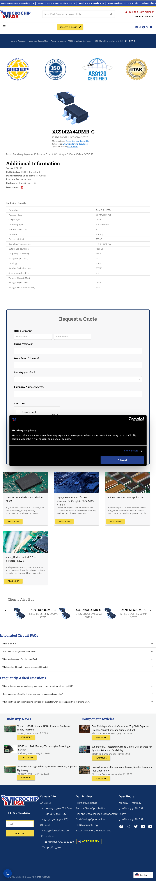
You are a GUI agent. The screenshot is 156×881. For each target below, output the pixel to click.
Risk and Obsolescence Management (96, 814)
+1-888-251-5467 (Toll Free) (57, 808)
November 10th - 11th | (133, 3)
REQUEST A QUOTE (68, 27)
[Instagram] (140, 27)
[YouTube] (151, 27)
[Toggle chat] (7, 873)
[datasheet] (22, 188)
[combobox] (78, 379)
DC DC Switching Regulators (76, 143)
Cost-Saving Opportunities (91, 819)
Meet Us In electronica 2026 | (67, 3)
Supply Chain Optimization (90, 808)
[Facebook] (143, 27)
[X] (147, 27)
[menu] (4, 26)
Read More (13, 521)
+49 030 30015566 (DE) (55, 819)
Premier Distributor (86, 802)
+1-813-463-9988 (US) (54, 814)
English (143, 875)
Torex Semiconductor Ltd (77, 141)
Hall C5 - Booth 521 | (102, 3)
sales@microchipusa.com (56, 830)
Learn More (72, 146)
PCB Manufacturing (87, 825)
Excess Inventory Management (93, 830)
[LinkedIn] (136, 27)
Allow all (122, 460)
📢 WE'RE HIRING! (88, 841)
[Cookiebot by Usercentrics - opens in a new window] (131, 419)
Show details (131, 450)
